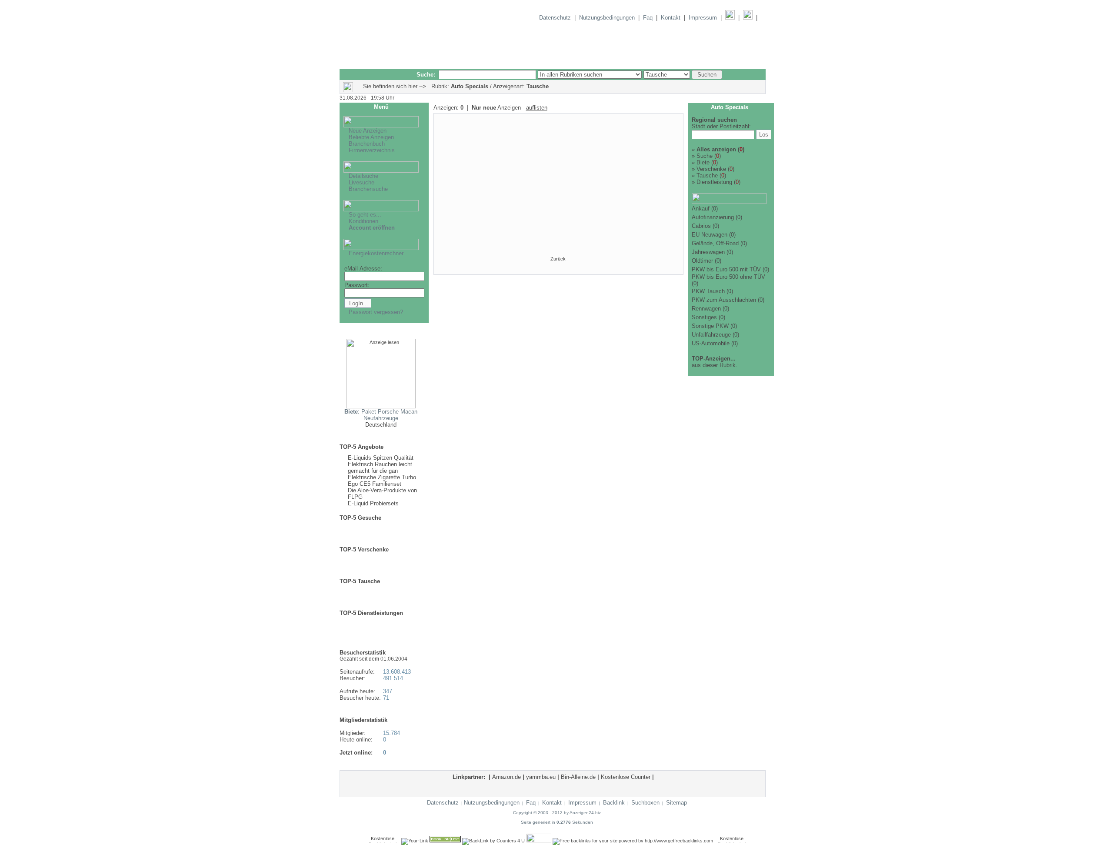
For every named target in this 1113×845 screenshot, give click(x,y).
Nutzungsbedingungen (607, 17)
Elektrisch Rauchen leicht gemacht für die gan (380, 467)
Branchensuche (368, 189)
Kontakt (670, 17)
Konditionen (363, 221)
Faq (648, 17)
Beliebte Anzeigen (371, 137)
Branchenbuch (367, 143)
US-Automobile (711, 343)
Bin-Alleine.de (578, 777)
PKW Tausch (708, 291)
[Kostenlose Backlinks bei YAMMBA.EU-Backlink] (731, 840)
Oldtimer (702, 260)
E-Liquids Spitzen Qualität (380, 457)
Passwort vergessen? (376, 312)
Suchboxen (645, 802)
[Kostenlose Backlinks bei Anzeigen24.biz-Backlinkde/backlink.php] (539, 840)
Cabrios (701, 226)
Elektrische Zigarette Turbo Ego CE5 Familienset (382, 480)
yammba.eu (541, 777)
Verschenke (709, 169)
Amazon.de (506, 777)
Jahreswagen (708, 252)
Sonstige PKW (710, 326)
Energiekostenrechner (376, 253)
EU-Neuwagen (709, 234)
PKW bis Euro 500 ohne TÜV (728, 277)
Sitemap (676, 802)
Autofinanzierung (713, 217)
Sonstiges (704, 317)
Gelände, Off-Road (715, 243)
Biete (701, 162)
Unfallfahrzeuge (711, 334)
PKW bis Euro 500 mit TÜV (726, 269)
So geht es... (365, 214)
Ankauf (701, 208)
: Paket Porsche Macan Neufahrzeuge (380, 414)
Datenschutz (555, 17)
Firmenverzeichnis (372, 150)
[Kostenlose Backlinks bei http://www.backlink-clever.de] (382, 840)
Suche (702, 156)
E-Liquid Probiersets (373, 503)
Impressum (703, 17)
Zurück (558, 258)
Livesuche (361, 182)
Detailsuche (363, 176)
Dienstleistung (712, 182)
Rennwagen (706, 308)
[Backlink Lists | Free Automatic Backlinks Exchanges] (445, 840)
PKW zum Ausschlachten (724, 300)
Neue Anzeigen (368, 130)
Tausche (705, 175)
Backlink (614, 802)
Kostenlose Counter (625, 777)
